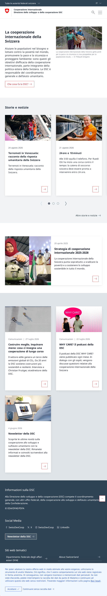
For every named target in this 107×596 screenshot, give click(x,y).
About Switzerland (69, 556)
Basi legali (95, 580)
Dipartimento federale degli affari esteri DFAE (24, 558)
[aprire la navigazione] (100, 12)
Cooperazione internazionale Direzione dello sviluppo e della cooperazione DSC (38, 10)
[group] (28, 155)
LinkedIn (64, 527)
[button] (49, 203)
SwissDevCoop (16, 527)
